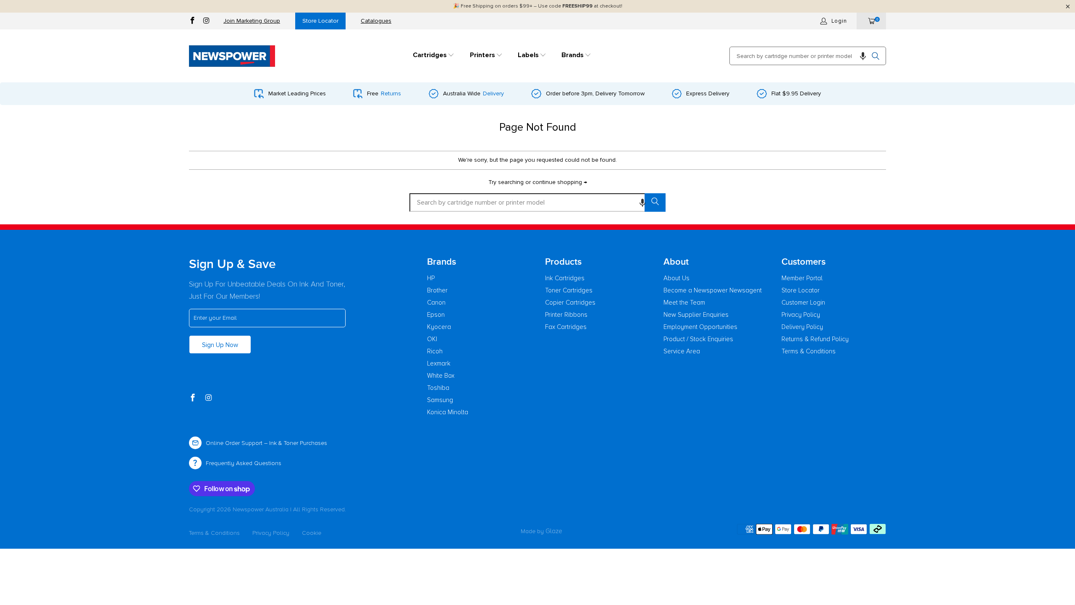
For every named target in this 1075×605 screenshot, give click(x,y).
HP (431, 278)
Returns (391, 93)
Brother (437, 290)
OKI (432, 339)
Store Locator (320, 20)
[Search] (875, 56)
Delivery (493, 93)
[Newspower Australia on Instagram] (206, 21)
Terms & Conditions (808, 351)
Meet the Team (684, 302)
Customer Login (803, 302)
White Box (440, 375)
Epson (436, 314)
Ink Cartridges (565, 278)
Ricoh (435, 351)
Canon (436, 302)
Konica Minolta (447, 412)
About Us (676, 278)
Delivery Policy (802, 327)
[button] (433, 55)
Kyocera (439, 327)
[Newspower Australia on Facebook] (192, 21)
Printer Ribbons (566, 314)
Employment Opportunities (700, 327)
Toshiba (438, 388)
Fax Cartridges (566, 327)
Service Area (681, 351)
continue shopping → (559, 182)
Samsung (440, 400)
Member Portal (802, 278)
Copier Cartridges (570, 302)
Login (839, 21)
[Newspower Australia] (232, 56)
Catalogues (376, 20)
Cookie (311, 533)
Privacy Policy (800, 314)
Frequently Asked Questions (243, 463)
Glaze (553, 531)
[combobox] (807, 56)
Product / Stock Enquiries (698, 339)
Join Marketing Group (251, 20)
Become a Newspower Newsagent (712, 290)
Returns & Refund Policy (815, 339)
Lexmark (439, 363)
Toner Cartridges (569, 290)
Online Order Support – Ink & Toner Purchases (266, 443)
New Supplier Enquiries (696, 314)
